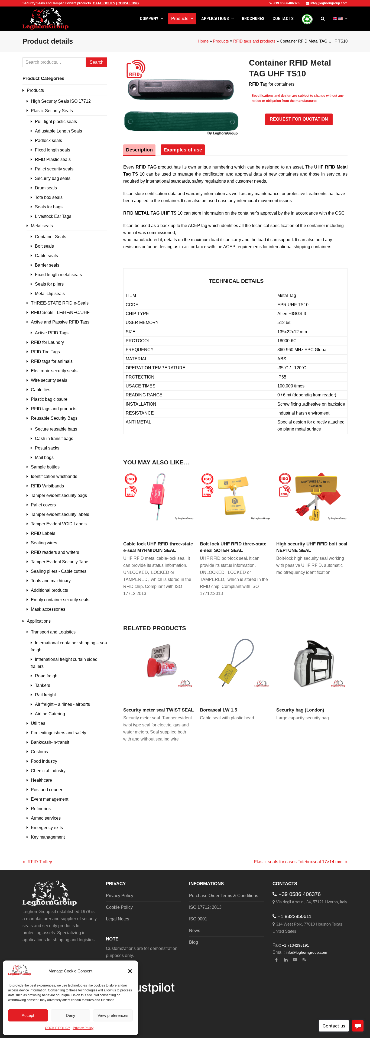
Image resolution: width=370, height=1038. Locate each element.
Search (96, 62)
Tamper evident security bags (59, 495)
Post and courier (46, 789)
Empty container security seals (60, 599)
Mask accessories (48, 609)
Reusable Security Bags (54, 418)
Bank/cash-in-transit (50, 742)
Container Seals (50, 236)
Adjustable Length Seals (58, 131)
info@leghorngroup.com (329, 3)
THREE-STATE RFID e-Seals (60, 303)
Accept (28, 1015)
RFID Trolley (37, 862)
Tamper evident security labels (60, 514)
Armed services (46, 818)
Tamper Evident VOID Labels (59, 524)
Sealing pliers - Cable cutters (58, 571)
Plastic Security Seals (52, 110)
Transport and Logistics (53, 632)
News (194, 930)
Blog (193, 942)
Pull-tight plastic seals (56, 121)
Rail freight (45, 695)
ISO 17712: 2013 (205, 907)
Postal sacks (47, 448)
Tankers (42, 685)
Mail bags (44, 457)
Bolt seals (44, 246)
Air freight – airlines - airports (62, 704)
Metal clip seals (50, 293)
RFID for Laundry (47, 342)
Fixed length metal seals (58, 274)
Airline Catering (50, 714)
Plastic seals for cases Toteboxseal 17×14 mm (298, 862)
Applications (39, 621)
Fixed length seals (52, 150)
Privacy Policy (83, 1028)
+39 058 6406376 (286, 3)
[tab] (139, 149)
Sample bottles (45, 467)
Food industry (44, 761)
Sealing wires (44, 543)
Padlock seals (48, 140)
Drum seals (46, 188)
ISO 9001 (198, 919)
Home (203, 41)
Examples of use (183, 150)
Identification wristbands (54, 476)
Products (221, 41)
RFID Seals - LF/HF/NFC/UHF (60, 312)
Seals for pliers (49, 284)
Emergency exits (47, 827)
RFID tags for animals (52, 361)
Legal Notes (117, 919)
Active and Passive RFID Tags (60, 322)
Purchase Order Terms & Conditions (223, 895)
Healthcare (41, 780)
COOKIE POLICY (57, 1028)
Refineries (41, 808)
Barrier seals (47, 265)
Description (139, 150)
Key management (48, 837)
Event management (49, 799)
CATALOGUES (104, 3)
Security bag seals (52, 178)
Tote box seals (49, 197)
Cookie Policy (119, 907)
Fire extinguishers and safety (58, 732)
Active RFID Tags (52, 333)
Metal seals (42, 226)
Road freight (47, 676)
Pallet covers (43, 505)
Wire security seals (49, 380)
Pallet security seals (54, 169)
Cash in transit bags (54, 438)
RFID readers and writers (55, 552)
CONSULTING (128, 3)
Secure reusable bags (56, 429)
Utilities (38, 723)
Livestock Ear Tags (53, 216)
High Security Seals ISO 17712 (61, 101)
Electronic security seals (54, 370)
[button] (130, 971)
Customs (39, 751)
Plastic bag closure (49, 399)
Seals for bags (49, 207)
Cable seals (46, 255)
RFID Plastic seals (53, 159)
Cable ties (40, 389)
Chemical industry (48, 770)
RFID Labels (43, 533)
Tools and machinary (51, 580)
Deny (70, 1015)
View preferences (113, 1015)
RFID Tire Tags (45, 352)
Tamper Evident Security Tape (59, 562)
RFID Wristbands (47, 486)
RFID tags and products (254, 41)
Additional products (49, 590)
